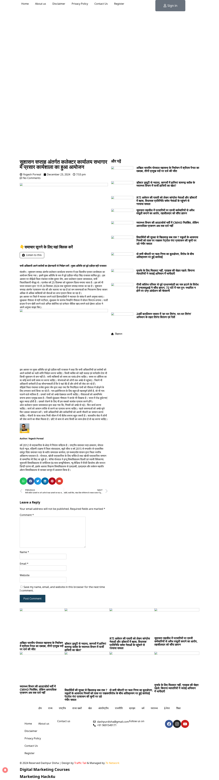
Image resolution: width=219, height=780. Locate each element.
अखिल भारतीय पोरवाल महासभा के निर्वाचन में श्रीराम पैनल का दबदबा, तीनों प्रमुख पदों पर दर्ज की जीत (167, 169)
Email (24, 563)
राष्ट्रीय (62, 708)
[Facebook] (169, 724)
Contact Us (101, 3)
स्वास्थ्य (154, 708)
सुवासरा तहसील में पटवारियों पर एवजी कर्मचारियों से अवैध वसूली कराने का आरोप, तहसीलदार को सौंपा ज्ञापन (165, 211)
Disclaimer (58, 3)
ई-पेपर (167, 708)
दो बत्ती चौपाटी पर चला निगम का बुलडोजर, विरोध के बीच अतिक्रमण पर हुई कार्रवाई (165, 255)
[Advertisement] (109, 133)
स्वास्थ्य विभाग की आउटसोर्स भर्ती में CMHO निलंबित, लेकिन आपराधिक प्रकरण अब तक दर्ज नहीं (167, 224)
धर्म (143, 708)
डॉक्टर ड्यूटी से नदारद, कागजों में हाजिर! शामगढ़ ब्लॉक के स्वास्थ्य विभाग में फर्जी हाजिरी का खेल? (165, 184)
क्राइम (132, 708)
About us (40, 3)
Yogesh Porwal (36, 438)
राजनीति (119, 708)
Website (24, 575)
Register (119, 3)
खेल (90, 708)
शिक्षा (178, 708)
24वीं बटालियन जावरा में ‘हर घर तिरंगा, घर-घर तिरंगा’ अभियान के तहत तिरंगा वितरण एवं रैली (163, 315)
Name (24, 552)
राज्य (50, 708)
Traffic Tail (80, 763)
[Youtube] (185, 724)
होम (40, 708)
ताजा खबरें (77, 708)
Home (25, 3)
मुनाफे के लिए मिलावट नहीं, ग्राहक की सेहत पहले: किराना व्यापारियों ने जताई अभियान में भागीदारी (165, 272)
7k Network (112, 763)
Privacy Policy (80, 3)
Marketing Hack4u (37, 776)
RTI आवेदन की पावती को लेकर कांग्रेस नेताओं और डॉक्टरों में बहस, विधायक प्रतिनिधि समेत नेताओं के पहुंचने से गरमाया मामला (166, 200)
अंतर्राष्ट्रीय (103, 708)
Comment (27, 515)
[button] (23, 481)
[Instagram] (177, 724)
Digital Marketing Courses (45, 769)
